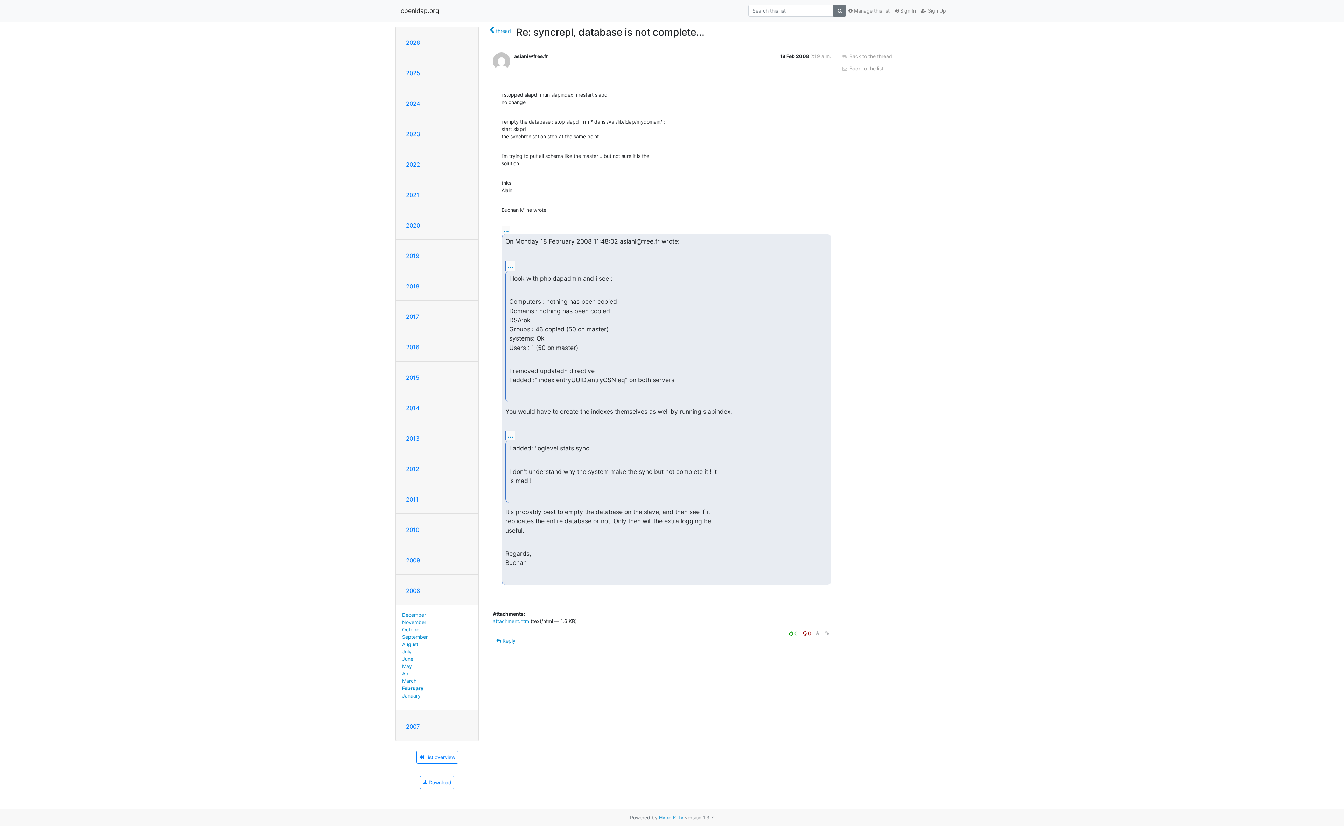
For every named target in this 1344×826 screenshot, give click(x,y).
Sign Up (936, 11)
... (506, 229)
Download (439, 782)
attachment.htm (511, 621)
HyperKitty (671, 817)
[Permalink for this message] (827, 633)
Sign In (907, 11)
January (411, 696)
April (407, 674)
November (414, 622)
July (407, 651)
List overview (439, 757)
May (407, 666)
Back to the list (865, 68)
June (407, 659)
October (411, 629)
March (409, 681)
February (413, 688)
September (415, 637)
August (410, 644)
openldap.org (420, 10)
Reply (508, 641)
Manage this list (871, 11)
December (414, 615)
